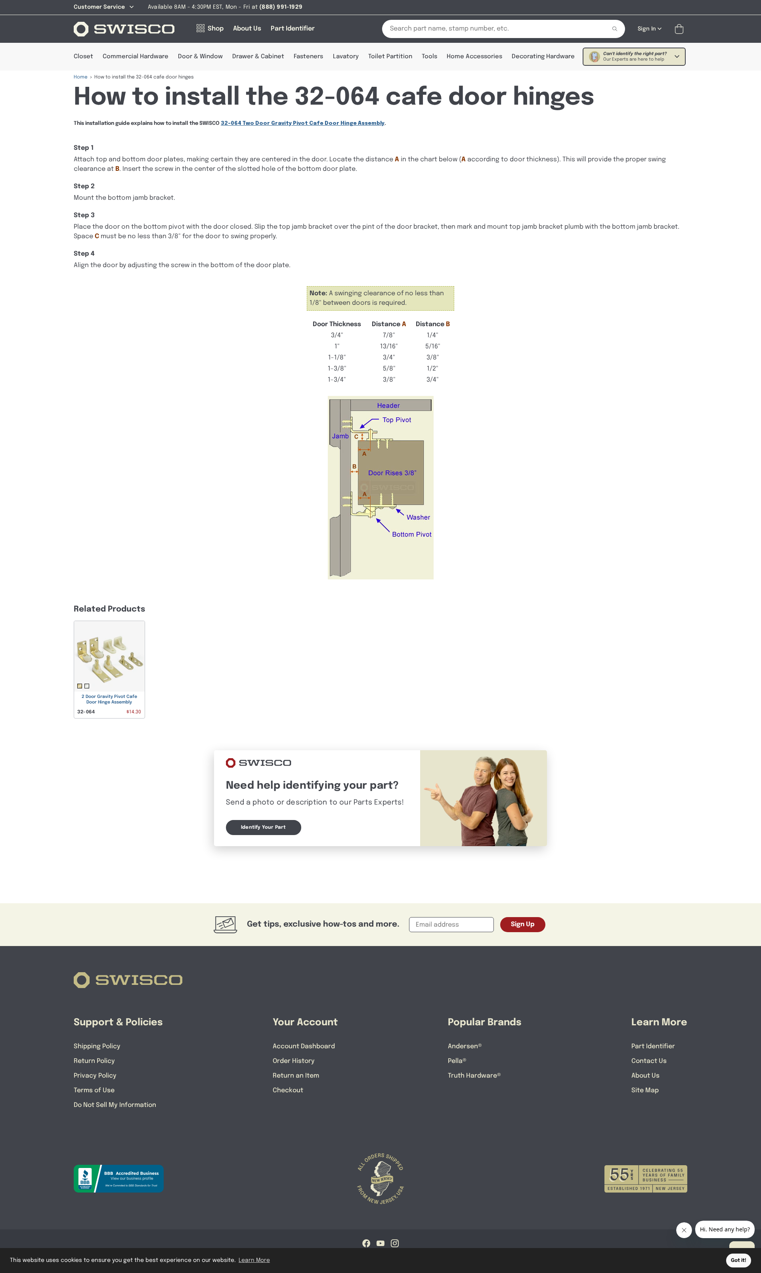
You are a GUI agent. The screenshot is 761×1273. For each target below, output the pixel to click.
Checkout (288, 1090)
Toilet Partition (390, 57)
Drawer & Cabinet (258, 57)
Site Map (645, 1090)
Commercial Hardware (135, 57)
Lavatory (346, 57)
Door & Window (200, 57)
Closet (83, 57)
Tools (429, 57)
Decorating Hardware (543, 57)
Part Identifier (653, 1046)
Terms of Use (94, 1090)
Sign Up (523, 924)
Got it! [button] (738, 1260)
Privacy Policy (95, 1075)
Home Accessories (474, 57)
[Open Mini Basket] (680, 29)
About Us (645, 1075)
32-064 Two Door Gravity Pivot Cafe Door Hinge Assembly (302, 123)
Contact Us (649, 1061)
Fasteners (308, 57)
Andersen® (465, 1046)
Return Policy (94, 1061)
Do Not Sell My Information (115, 1105)
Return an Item (296, 1075)
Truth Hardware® (474, 1075)
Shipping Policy (97, 1046)
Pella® (457, 1061)
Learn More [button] (254, 1260)
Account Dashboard (304, 1046)
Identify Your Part (263, 827)
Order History (294, 1061)
